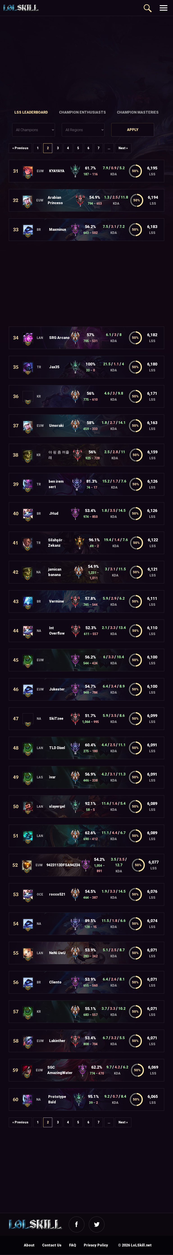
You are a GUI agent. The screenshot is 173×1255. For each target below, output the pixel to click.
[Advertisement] (86, 58)
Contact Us (51, 1245)
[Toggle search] (147, 7)
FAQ (72, 1245)
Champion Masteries (138, 112)
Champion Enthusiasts (82, 112)
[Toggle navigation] (163, 7)
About (29, 1245)
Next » (123, 148)
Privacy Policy (96, 1245)
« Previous (20, 148)
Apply (132, 130)
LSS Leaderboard (31, 112)
